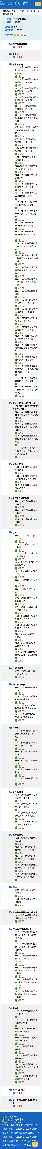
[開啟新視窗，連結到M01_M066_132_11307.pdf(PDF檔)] (23, 775)
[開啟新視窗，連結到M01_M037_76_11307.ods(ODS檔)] (19, 457)
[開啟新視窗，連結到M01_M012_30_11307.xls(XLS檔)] (16, 181)
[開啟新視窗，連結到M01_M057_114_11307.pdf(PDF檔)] (23, 677)
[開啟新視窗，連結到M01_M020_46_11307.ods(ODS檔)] (19, 264)
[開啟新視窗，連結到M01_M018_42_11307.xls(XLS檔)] (16, 240)
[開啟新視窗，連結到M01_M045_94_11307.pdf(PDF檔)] (23, 559)
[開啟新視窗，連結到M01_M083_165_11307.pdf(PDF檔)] (23, 976)
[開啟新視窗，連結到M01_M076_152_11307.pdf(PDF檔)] (23, 880)
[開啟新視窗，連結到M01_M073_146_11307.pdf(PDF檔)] (23, 853)
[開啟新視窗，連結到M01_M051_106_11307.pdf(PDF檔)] (23, 613)
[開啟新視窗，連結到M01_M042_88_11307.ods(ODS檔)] (19, 525)
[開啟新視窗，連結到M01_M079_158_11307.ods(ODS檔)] (19, 921)
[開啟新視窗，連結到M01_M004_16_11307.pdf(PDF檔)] (23, 103)
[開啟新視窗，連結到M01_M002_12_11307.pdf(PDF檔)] (23, 85)
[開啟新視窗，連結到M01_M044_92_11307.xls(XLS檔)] (16, 550)
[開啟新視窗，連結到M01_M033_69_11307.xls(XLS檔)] (16, 395)
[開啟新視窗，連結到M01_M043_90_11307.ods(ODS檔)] (19, 541)
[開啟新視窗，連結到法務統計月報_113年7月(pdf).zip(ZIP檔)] (21, 34)
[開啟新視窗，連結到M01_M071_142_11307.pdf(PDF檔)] (23, 827)
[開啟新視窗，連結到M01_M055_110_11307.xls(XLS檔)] (16, 649)
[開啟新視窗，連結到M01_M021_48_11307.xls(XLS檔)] (16, 276)
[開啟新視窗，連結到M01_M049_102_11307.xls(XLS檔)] (16, 595)
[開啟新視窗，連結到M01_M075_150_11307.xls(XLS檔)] (16, 871)
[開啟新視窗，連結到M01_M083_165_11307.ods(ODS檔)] (19, 976)
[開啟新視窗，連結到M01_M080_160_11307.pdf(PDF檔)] (23, 941)
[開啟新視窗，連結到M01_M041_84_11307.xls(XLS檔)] (16, 507)
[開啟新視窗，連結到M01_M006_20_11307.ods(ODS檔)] (19, 124)
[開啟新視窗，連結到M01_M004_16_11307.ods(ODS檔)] (19, 103)
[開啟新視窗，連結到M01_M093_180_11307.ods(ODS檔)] (19, 1082)
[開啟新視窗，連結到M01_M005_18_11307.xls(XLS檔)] (16, 112)
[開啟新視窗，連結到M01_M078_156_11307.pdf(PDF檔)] (23, 905)
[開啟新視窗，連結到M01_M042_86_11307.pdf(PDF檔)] (23, 516)
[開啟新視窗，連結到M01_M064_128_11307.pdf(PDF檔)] (23, 757)
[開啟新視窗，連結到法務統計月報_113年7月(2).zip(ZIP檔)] (18, 34)
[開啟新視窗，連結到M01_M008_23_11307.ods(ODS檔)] (19, 145)
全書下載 (8, 34)
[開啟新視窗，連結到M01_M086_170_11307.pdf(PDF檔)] (23, 1017)
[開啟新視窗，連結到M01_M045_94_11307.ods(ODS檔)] (19, 559)
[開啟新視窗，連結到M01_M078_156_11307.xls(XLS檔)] (16, 905)
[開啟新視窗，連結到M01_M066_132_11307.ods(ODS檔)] (19, 775)
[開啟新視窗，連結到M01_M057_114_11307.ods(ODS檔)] (19, 677)
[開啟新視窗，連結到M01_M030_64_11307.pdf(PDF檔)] (23, 363)
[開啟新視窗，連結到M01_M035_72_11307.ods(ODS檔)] (19, 433)
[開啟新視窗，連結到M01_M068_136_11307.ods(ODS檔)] (19, 801)
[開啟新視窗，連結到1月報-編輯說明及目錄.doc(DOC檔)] (14, 47)
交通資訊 (34, 1129)
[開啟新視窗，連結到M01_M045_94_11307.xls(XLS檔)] (16, 559)
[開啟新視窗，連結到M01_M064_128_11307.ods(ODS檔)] (19, 757)
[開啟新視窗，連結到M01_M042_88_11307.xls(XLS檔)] (16, 525)
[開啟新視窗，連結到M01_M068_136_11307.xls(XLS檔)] (16, 801)
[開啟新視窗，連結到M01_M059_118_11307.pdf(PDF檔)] (23, 702)
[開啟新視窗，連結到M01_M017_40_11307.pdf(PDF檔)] (23, 228)
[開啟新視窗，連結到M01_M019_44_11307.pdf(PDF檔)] (23, 252)
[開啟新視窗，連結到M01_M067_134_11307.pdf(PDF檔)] (23, 784)
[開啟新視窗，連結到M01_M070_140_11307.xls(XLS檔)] (16, 819)
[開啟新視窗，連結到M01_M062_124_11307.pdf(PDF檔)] (23, 740)
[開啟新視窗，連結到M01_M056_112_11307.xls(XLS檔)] (16, 661)
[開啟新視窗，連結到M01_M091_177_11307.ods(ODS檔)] (19, 1061)
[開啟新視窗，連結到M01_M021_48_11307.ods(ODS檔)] (19, 276)
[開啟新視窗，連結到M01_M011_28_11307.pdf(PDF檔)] (23, 172)
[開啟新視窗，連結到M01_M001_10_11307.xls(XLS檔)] (16, 76)
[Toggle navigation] (38, 4)
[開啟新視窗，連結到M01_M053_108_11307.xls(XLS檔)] (16, 631)
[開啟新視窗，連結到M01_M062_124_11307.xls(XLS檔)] (16, 740)
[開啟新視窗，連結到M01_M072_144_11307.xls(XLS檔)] (16, 844)
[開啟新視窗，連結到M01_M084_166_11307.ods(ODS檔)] (19, 988)
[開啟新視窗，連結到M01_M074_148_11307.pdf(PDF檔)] (23, 862)
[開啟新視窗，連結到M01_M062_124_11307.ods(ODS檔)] (19, 740)
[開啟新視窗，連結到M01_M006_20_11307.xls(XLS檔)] (16, 124)
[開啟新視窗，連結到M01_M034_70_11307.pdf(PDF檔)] (23, 421)
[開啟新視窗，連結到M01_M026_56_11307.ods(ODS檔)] (19, 324)
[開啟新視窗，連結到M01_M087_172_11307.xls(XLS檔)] (16, 1026)
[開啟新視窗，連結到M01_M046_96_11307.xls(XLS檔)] (16, 568)
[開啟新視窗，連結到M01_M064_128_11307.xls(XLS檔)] (16, 757)
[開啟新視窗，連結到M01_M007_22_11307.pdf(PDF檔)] (23, 136)
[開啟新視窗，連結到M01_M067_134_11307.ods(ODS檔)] (19, 784)
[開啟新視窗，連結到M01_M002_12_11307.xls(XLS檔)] (16, 85)
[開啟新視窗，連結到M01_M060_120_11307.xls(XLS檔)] (16, 711)
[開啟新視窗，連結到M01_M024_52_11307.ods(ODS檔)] (19, 306)
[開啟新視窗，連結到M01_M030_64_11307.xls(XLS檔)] (16, 363)
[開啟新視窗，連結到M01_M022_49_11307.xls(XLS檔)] (16, 288)
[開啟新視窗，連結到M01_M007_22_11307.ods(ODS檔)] (19, 136)
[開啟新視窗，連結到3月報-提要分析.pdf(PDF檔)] (20, 57)
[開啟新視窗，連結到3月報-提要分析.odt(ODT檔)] (17, 57)
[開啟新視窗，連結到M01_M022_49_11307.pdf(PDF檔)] (23, 288)
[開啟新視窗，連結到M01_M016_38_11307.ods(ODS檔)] (19, 219)
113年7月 (18, 22)
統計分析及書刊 (27, 11)
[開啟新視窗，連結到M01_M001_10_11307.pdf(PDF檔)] (23, 76)
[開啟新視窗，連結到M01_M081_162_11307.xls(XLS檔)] (16, 952)
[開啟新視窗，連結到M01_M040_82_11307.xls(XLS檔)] (16, 491)
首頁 (15, 11)
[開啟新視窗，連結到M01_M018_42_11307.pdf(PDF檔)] (23, 240)
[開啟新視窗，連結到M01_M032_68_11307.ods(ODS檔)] (19, 384)
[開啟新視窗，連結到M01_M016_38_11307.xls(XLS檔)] (16, 219)
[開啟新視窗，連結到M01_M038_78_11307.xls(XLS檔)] (16, 473)
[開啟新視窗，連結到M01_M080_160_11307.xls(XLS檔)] (16, 941)
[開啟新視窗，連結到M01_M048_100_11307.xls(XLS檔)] (16, 586)
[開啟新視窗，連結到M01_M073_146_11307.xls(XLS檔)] (16, 853)
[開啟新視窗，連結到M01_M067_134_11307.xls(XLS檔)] (16, 784)
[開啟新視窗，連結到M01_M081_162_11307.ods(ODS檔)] (19, 952)
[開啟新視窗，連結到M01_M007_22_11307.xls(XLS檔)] (16, 136)
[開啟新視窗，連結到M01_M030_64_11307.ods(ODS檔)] (19, 363)
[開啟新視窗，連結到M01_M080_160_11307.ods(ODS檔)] (19, 941)
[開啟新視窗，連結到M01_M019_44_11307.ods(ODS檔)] (19, 252)
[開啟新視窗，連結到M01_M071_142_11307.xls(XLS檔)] (16, 827)
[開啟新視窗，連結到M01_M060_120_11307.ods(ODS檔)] (19, 711)
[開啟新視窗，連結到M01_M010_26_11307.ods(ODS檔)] (19, 163)
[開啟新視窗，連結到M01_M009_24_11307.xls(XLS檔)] (16, 154)
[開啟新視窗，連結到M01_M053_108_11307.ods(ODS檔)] (19, 631)
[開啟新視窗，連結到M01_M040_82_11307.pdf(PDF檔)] (23, 491)
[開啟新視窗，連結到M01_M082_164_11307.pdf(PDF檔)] (23, 964)
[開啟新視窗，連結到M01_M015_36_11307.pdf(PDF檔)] (23, 208)
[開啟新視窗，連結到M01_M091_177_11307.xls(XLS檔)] (16, 1061)
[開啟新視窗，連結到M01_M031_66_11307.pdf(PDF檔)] (23, 375)
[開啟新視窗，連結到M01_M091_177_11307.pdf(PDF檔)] (23, 1061)
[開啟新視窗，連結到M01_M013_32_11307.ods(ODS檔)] (19, 190)
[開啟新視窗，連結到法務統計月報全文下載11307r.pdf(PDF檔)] (25, 34)
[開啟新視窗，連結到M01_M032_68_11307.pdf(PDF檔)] (23, 384)
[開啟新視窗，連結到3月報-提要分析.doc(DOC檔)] (14, 57)
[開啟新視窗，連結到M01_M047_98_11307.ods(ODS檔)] (19, 577)
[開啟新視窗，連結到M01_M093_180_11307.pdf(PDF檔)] (23, 1082)
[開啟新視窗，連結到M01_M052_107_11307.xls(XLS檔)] (16, 622)
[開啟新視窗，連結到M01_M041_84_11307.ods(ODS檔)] (19, 507)
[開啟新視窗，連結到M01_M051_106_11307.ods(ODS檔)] (19, 613)
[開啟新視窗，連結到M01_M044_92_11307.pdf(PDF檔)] (23, 550)
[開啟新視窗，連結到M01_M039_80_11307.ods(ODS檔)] (19, 482)
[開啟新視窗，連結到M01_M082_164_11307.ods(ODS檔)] (19, 964)
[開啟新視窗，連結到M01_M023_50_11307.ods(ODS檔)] (19, 297)
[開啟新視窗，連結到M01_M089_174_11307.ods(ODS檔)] (19, 1043)
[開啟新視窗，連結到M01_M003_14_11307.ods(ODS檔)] (19, 94)
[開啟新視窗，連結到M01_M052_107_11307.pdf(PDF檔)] (23, 622)
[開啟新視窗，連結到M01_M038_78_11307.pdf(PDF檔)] (23, 473)
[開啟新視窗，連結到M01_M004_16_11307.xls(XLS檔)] (16, 103)
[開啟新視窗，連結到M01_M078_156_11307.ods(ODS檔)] (19, 905)
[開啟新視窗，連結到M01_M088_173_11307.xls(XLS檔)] (16, 1034)
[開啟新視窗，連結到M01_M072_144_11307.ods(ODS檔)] (19, 844)
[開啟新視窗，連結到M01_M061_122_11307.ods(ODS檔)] (19, 720)
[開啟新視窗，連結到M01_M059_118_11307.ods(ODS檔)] (19, 702)
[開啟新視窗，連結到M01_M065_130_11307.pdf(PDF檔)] (23, 766)
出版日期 (8, 30)
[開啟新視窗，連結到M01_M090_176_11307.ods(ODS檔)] (19, 1052)
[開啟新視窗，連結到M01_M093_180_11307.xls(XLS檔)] (16, 1082)
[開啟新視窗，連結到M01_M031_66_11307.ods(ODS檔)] (19, 375)
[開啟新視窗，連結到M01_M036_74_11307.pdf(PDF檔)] (23, 445)
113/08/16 (18, 30)
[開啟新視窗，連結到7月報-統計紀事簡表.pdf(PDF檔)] (20, 1093)
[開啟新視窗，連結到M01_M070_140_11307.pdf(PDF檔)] (23, 819)
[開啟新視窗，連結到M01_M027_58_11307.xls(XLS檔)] (16, 333)
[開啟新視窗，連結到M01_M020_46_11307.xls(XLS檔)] (16, 264)
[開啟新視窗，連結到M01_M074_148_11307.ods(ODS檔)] (19, 862)
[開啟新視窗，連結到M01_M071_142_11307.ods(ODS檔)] (19, 827)
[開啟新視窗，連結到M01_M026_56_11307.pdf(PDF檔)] (23, 324)
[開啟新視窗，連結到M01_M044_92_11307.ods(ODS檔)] (19, 550)
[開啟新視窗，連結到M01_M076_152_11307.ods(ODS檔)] (19, 880)
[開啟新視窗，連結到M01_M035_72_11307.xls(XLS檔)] (16, 433)
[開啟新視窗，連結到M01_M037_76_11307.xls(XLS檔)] (16, 457)
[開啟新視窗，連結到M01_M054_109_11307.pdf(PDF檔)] (23, 640)
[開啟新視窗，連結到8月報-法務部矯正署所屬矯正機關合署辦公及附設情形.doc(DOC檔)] (14, 1106)
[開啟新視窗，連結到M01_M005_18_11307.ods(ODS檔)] (19, 112)
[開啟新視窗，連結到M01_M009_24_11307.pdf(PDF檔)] (23, 154)
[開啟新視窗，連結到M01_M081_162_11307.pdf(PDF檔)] (23, 952)
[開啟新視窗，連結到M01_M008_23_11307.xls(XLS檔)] (16, 145)
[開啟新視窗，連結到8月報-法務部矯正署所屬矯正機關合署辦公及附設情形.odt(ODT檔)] (17, 1106)
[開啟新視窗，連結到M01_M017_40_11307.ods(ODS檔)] (19, 228)
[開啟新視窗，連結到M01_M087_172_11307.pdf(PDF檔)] (23, 1026)
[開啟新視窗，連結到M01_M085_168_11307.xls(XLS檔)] (16, 1000)
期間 (9, 22)
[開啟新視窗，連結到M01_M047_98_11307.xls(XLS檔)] (16, 577)
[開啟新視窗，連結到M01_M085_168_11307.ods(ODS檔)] (19, 1000)
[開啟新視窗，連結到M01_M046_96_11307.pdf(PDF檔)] (23, 568)
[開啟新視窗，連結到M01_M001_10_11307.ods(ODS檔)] (19, 76)
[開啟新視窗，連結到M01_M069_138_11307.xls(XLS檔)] (16, 810)
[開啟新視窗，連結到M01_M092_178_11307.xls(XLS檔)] (16, 1073)
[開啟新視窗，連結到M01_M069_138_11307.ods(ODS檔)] (19, 810)
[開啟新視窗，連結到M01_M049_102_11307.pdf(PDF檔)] (23, 595)
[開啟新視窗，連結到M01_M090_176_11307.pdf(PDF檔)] (23, 1052)
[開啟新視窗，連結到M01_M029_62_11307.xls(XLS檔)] (16, 354)
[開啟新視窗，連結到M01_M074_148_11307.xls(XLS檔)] (16, 862)
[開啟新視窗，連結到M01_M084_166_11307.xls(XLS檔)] (16, 988)
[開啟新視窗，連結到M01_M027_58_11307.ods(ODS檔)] (19, 333)
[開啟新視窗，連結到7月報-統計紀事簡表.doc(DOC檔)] (14, 1093)
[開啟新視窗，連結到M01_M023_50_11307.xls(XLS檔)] (16, 297)
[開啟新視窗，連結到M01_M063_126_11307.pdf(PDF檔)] (23, 748)
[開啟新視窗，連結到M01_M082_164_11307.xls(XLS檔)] (16, 964)
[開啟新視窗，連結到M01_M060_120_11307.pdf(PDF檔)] (23, 711)
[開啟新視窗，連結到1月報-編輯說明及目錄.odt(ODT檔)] (17, 47)
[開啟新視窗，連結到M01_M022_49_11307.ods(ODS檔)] (19, 288)
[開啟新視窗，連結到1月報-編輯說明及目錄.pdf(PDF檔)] (20, 47)
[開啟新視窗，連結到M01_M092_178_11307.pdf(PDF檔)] (23, 1073)
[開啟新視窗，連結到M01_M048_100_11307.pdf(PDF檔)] (23, 586)
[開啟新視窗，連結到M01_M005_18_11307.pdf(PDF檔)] (23, 112)
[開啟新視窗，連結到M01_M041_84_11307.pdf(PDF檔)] (23, 507)
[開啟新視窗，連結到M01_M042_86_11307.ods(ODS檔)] (19, 516)
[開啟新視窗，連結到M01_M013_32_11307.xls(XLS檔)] (16, 190)
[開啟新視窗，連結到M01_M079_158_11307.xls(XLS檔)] (16, 921)
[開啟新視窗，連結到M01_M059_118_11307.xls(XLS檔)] (16, 702)
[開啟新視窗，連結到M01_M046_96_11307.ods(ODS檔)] (19, 568)
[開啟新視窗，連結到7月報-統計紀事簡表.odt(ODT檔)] (17, 1093)
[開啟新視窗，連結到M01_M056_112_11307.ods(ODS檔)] (19, 661)
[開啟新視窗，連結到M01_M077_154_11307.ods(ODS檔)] (19, 896)
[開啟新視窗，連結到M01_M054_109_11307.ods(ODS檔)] (19, 640)
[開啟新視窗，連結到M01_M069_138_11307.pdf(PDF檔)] (23, 810)
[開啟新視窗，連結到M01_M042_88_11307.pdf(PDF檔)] (23, 525)
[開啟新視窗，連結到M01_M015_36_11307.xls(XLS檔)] (16, 208)
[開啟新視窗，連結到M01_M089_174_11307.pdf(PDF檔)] (23, 1043)
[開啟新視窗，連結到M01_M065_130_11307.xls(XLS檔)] (16, 766)
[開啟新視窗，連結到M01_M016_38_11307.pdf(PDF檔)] (23, 219)
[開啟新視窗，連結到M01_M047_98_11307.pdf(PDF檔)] (23, 577)
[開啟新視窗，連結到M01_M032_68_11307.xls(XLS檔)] (16, 384)
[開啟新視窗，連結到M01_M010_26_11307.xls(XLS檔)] (16, 163)
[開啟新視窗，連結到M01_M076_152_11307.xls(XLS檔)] (16, 880)
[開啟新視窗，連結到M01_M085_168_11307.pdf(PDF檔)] (23, 1000)
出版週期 (8, 27)
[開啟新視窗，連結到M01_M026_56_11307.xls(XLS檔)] (16, 324)
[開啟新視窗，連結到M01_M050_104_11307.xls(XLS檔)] (16, 604)
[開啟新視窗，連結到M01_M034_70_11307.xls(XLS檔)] (16, 421)
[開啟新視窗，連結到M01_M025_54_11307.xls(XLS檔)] (16, 315)
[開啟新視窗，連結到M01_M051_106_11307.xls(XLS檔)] (16, 613)
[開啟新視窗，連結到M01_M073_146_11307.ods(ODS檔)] (19, 853)
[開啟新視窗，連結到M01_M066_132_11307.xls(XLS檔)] (16, 775)
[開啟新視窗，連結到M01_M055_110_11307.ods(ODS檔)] (19, 649)
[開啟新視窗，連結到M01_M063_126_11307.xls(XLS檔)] (16, 748)
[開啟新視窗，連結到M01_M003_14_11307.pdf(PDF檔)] (23, 94)
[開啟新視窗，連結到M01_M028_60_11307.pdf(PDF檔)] (23, 342)
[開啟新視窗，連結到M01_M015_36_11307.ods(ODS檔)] (19, 208)
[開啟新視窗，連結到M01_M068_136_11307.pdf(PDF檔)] (23, 801)
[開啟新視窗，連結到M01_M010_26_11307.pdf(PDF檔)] (23, 163)
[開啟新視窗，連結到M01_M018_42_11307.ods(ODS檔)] (19, 240)
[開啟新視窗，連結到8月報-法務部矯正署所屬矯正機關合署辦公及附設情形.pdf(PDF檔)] (20, 1106)
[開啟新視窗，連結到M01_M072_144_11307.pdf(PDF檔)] (23, 844)
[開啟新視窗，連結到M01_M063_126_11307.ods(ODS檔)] (19, 748)
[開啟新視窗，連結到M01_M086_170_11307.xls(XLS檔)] (16, 1017)
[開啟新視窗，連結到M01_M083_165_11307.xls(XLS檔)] (16, 976)
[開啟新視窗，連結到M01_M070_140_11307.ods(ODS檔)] (19, 819)
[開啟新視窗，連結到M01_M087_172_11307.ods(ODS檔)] (19, 1026)
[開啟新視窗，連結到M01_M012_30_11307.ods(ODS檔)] (19, 181)
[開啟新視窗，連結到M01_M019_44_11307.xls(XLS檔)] (16, 252)
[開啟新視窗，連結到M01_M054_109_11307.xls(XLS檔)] (16, 640)
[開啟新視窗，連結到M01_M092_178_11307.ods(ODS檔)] (19, 1073)
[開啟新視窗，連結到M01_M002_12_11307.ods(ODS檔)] (19, 85)
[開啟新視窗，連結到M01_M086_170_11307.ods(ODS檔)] (19, 1017)
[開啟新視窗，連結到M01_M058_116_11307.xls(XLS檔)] (16, 693)
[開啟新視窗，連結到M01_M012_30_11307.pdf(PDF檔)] (23, 181)
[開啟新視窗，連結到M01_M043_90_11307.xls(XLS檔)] (16, 541)
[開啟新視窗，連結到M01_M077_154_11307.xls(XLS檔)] (16, 896)
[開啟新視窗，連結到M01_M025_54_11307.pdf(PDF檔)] (23, 315)
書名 (9, 19)
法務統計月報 (20, 19)
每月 (16, 27)
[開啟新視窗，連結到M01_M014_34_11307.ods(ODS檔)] (19, 199)
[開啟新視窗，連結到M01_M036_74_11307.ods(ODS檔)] (19, 445)
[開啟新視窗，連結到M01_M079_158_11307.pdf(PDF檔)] (23, 921)
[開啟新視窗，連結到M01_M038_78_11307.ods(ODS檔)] (19, 473)
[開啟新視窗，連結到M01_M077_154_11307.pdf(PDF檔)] (23, 896)
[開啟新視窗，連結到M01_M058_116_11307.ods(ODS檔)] (19, 693)
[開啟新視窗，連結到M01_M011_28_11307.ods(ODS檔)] (19, 172)
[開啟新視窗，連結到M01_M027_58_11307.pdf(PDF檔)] (23, 333)
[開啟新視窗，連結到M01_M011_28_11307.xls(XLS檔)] (16, 172)
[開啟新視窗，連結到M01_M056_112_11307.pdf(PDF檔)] (23, 661)
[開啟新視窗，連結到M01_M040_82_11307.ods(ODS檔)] (19, 491)
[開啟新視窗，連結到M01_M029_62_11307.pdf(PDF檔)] (23, 354)
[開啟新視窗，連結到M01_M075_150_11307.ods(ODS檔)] (19, 871)
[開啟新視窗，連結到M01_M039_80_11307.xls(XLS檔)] (16, 482)
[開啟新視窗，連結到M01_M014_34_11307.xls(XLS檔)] (16, 199)
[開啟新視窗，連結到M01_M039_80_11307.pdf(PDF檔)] (23, 482)
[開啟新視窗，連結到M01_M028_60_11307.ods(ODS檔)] (19, 342)
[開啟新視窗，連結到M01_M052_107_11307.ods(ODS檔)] (19, 622)
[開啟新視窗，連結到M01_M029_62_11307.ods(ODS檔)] (19, 354)
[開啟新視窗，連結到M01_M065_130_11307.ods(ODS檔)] (19, 766)
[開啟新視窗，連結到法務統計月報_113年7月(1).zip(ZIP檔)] (15, 34)
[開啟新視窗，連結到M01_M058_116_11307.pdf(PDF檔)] (23, 693)
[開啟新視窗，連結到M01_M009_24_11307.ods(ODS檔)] (19, 154)
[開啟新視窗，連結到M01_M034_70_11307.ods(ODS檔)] (19, 421)
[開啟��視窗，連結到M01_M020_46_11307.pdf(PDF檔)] (23, 264)
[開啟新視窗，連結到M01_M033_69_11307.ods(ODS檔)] (19, 395)
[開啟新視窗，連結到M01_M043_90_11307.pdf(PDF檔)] (23, 541)
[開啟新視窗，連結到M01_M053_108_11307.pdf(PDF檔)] (23, 631)
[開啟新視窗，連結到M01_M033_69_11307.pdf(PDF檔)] (23, 395)
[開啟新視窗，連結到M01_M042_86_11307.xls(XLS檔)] (16, 516)
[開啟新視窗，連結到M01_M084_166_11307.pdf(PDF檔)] (23, 988)
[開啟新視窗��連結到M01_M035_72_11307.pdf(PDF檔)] (23, 433)
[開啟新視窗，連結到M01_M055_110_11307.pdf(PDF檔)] (23, 649)
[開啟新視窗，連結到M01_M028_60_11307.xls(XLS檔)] (16, 342)
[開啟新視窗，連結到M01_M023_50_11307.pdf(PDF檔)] (23, 297)
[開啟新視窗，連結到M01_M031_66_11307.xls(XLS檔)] (16, 375)
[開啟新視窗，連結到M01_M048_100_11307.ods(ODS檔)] (19, 586)
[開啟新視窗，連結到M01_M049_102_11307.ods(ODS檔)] (19, 595)
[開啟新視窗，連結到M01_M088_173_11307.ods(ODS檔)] (19, 1034)
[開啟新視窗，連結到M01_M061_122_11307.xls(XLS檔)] (16, 720)
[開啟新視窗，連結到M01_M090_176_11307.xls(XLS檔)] (16, 1052)
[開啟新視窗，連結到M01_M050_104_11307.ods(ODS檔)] (19, 604)
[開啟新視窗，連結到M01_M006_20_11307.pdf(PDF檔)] (23, 124)
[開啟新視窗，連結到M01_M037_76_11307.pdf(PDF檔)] (23, 457)
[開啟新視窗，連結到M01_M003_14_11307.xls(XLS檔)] (16, 94)
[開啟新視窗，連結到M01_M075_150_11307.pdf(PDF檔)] (23, 871)
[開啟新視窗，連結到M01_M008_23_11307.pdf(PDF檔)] (23, 145)
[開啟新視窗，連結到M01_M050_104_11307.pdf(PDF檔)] (23, 604)
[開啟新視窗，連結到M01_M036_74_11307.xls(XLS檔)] (16, 445)
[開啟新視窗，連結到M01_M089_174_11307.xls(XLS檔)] (16, 1043)
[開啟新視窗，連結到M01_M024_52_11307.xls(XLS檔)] (16, 306)
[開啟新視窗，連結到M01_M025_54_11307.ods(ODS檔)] (19, 315)
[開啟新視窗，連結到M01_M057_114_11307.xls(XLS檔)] (16, 677)
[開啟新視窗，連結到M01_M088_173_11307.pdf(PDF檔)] (23, 1034)
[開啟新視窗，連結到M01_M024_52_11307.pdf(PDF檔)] (23, 306)
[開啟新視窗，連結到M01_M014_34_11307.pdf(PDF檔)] (23, 199)
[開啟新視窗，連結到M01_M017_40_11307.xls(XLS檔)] (16, 228)
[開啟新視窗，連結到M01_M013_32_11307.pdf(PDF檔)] (23, 190)
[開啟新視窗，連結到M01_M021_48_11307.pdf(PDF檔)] (23, 276)
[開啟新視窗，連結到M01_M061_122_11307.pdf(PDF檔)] (23, 720)
